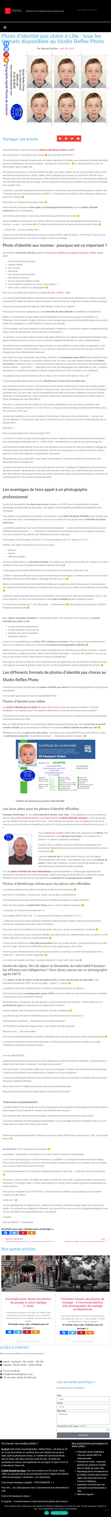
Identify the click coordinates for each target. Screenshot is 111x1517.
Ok (46, 1513)
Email (59, 1403)
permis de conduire (54, 833)
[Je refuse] (106, 1509)
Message (61, 1411)
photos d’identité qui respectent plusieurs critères (73, 253)
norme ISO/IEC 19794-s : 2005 (55, 292)
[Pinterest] (23, 1233)
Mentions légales (85, 1494)
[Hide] (4, 65)
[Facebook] (6, 1233)
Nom (59, 1395)
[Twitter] (14, 1233)
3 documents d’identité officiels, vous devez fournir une (48, 818)
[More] (32, 1233)
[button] (5, 27)
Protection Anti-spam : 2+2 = (72, 1426)
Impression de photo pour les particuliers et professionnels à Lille (91, 1487)
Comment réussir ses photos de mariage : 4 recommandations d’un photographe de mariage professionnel (82, 1304)
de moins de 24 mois (32, 707)
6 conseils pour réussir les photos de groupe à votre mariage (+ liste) (28, 1302)
